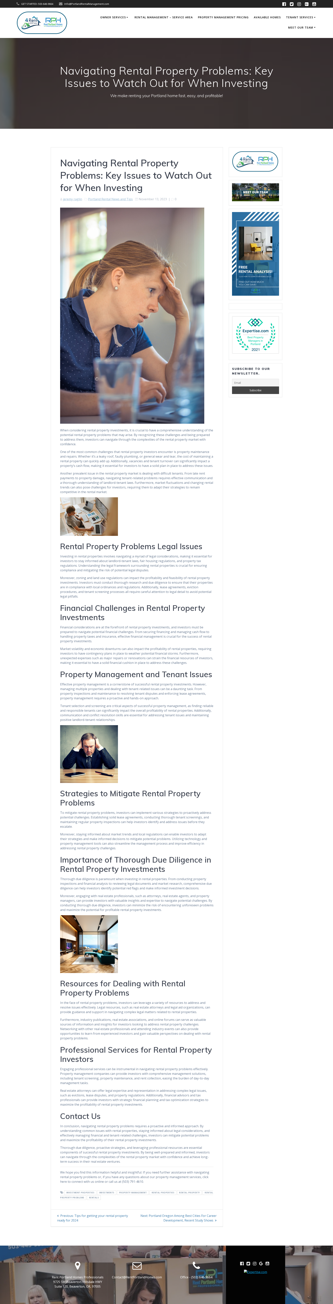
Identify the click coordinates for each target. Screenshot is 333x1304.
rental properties (163, 1192)
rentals (94, 1197)
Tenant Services (299, 17)
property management (133, 1192)
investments (106, 1192)
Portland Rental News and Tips (110, 199)
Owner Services (113, 17)
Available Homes (267, 17)
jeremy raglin (72, 199)
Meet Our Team (300, 27)
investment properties (80, 1192)
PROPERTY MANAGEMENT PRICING (223, 17)
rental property (189, 1192)
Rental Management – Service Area (164, 17)
